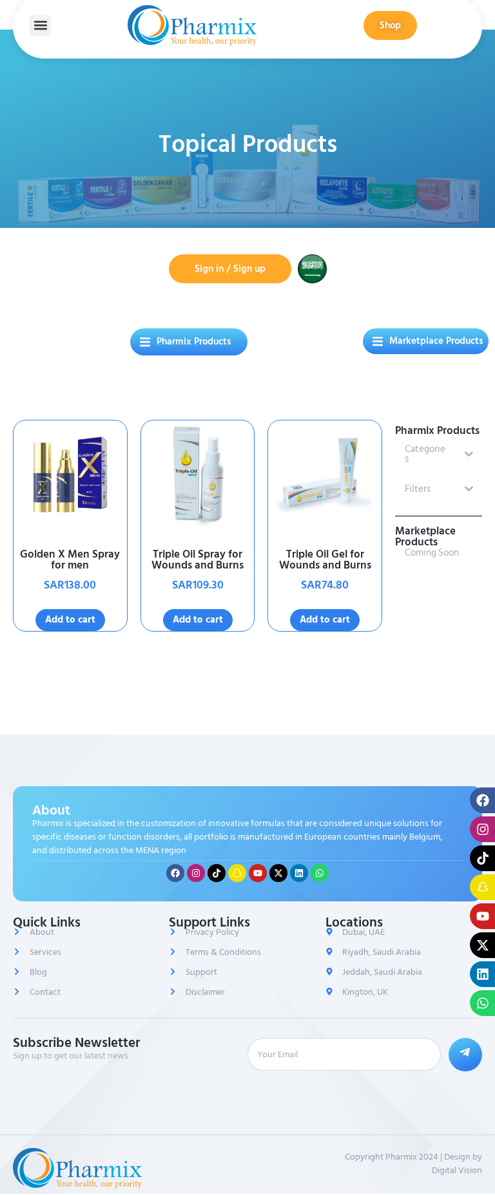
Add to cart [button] (70, 620)
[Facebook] (175, 873)
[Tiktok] (217, 873)
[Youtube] (258, 873)
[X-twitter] (278, 873)
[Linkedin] (299, 873)
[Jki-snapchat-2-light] (237, 873)
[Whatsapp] (320, 873)
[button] (40, 25)
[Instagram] (196, 873)
